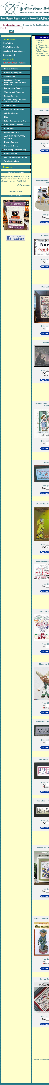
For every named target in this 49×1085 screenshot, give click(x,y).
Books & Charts (11, 69)
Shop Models (45, 19)
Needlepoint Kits (11, 132)
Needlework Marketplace (14, 51)
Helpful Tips (39, 19)
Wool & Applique (11, 161)
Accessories (9, 76)
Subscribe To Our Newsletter (36, 25)
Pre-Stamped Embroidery (15, 150)
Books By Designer (12, 73)
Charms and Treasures (14, 92)
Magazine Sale (9, 59)
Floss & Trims (10, 105)
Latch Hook (9, 128)
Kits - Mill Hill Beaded (13, 125)
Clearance (7, 167)
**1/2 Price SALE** (10, 39)
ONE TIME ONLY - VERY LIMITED (14, 137)
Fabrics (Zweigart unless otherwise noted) (15, 101)
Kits (6, 117)
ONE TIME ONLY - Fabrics (14, 63)
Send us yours (15, 191)
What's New (8, 43)
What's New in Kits (11, 47)
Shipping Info (17, 19)
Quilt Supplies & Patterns (15, 157)
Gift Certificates (11, 113)
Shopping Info (9, 19)
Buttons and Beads (13, 88)
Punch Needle (10, 153)
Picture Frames (11, 142)
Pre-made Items (11, 146)
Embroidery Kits (11, 96)
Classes (33, 18)
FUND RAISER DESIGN (14, 109)
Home (3, 18)
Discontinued (9, 55)
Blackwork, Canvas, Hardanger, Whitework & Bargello (15, 82)
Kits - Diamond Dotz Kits (15, 121)
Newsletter (25, 18)
